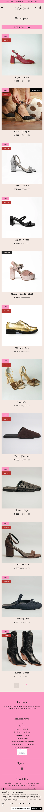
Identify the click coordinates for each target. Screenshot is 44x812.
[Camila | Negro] (22, 109)
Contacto (22, 726)
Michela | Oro (22, 348)
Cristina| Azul (22, 619)
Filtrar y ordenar (22, 27)
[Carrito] (40, 7)
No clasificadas (33, 803)
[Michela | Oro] (22, 325)
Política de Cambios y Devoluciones (22, 744)
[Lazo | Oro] (22, 379)
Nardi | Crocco (22, 186)
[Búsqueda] (36, 7)
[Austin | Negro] (22, 650)
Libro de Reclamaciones (22, 747)
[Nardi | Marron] (22, 542)
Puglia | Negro (22, 240)
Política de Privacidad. (23, 799)
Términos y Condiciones (22, 732)
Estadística (23, 803)
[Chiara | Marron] (22, 433)
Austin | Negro (22, 673)
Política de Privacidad (22, 735)
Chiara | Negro (22, 511)
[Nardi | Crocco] (22, 163)
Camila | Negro (22, 132)
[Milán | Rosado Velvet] (22, 271)
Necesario (6, 803)
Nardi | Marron (21, 565)
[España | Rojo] (22, 54)
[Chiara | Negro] (22, 487)
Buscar (22, 723)
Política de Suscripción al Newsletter (22, 741)
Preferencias (6, 806)
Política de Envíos (22, 738)
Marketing (14, 803)
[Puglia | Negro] (22, 217)
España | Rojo (22, 78)
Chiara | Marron (22, 456)
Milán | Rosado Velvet (22, 294)
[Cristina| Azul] (22, 596)
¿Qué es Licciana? (22, 729)
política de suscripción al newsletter (24, 789)
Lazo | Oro (22, 402)
